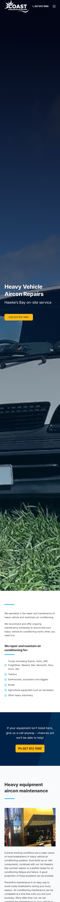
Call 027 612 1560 (19, 317)
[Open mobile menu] (54, 6)
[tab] (28, 843)
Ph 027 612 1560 (30, 748)
